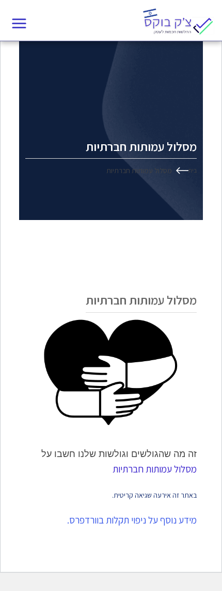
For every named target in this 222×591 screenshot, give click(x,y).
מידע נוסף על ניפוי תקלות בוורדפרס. (132, 520)
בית (192, 170)
